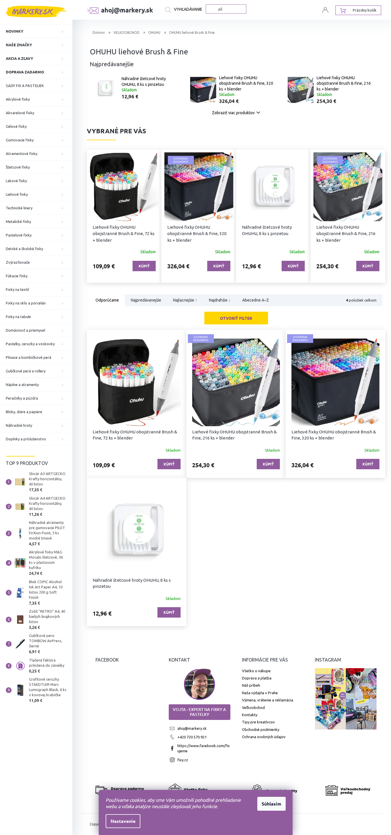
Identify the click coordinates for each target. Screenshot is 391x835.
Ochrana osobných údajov (264, 737)
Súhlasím (271, 804)
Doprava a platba (256, 678)
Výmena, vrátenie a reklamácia (267, 700)
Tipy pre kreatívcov (258, 722)
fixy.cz (182, 760)
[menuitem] (36, 31)
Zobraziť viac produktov (233, 112)
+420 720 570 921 (192, 737)
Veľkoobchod (253, 707)
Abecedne (255, 300)
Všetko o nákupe (256, 671)
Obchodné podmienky (260, 729)
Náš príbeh (251, 685)
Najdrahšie (219, 300)
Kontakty (249, 715)
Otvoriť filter (236, 318)
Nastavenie (123, 821)
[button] (97, 216)
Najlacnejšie (185, 300)
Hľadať (185, 9)
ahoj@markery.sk (192, 728)
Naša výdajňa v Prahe (260, 693)
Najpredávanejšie (146, 300)
